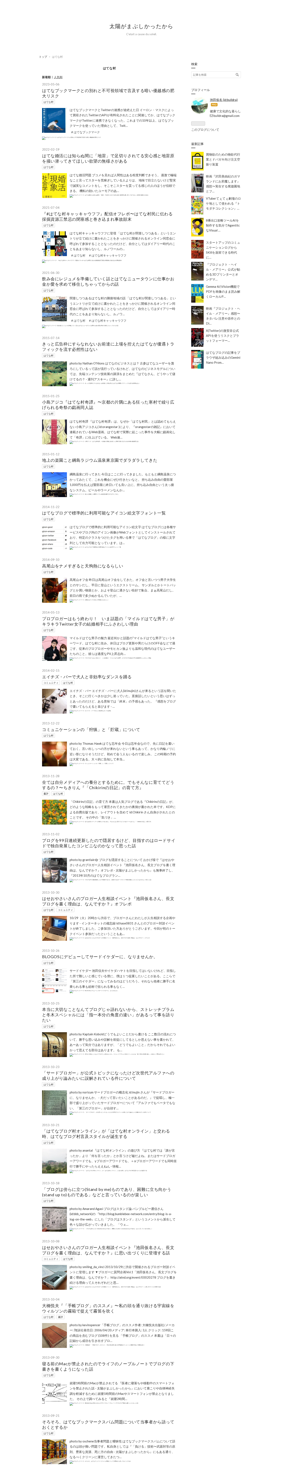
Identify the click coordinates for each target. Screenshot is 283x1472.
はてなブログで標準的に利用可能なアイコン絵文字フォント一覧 (104, 512)
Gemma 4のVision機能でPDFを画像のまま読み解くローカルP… (223, 291)
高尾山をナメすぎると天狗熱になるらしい (82, 565)
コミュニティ (51, 682)
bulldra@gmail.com (226, 115)
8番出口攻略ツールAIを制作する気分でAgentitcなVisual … (223, 225)
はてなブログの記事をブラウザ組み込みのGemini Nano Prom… (223, 357)
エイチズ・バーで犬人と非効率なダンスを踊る (87, 676)
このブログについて (205, 129)
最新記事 (197, 144)
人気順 (58, 77)
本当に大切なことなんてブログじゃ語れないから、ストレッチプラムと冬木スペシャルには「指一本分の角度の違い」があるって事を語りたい (108, 1014)
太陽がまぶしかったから (141, 26)
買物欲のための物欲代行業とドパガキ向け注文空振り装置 (223, 159)
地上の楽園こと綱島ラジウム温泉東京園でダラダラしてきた (99, 460)
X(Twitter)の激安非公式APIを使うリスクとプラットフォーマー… (222, 335)
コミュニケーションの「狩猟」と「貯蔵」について (91, 729)
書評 (46, 793)
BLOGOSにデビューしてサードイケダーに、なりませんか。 (100, 956)
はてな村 (48, 101)
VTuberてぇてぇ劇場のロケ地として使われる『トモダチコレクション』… (223, 203)
